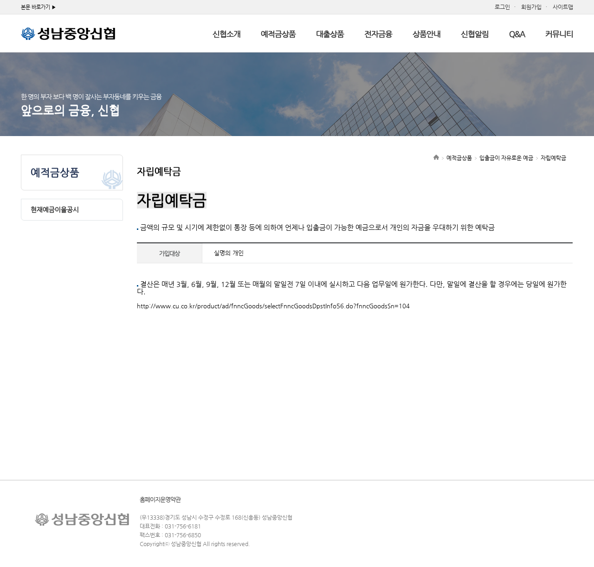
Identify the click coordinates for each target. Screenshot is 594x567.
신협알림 (475, 34)
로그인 (502, 7)
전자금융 (378, 34)
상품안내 (426, 34)
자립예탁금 (553, 158)
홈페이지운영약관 (160, 499)
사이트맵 (563, 7)
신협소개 (226, 34)
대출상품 (330, 34)
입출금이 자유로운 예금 (506, 158)
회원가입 (531, 7)
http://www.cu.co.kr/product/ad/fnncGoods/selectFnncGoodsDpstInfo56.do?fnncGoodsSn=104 (273, 305)
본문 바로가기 (35, 7)
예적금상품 (278, 34)
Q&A (517, 34)
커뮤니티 (559, 34)
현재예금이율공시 (55, 209)
